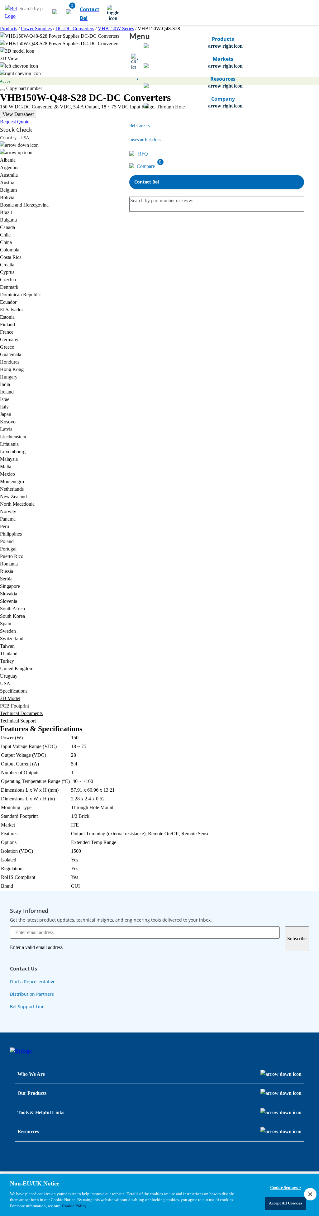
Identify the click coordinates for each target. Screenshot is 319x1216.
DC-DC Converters (74, 28)
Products (8, 28)
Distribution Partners (32, 994)
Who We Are (31, 1074)
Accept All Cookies (285, 1203)
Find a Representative (32, 982)
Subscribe (297, 938)
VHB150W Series (116, 28)
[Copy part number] (2, 90)
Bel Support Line (27, 1006)
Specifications (13, 691)
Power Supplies (36, 28)
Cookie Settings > (285, 1187)
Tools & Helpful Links (40, 1112)
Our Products (31, 1093)
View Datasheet (18, 114)
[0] (69, 12)
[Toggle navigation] (113, 12)
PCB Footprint (14, 705)
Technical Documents (21, 713)
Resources (28, 1131)
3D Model (10, 698)
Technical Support (18, 720)
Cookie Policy (74, 1206)
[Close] (310, 1194)
